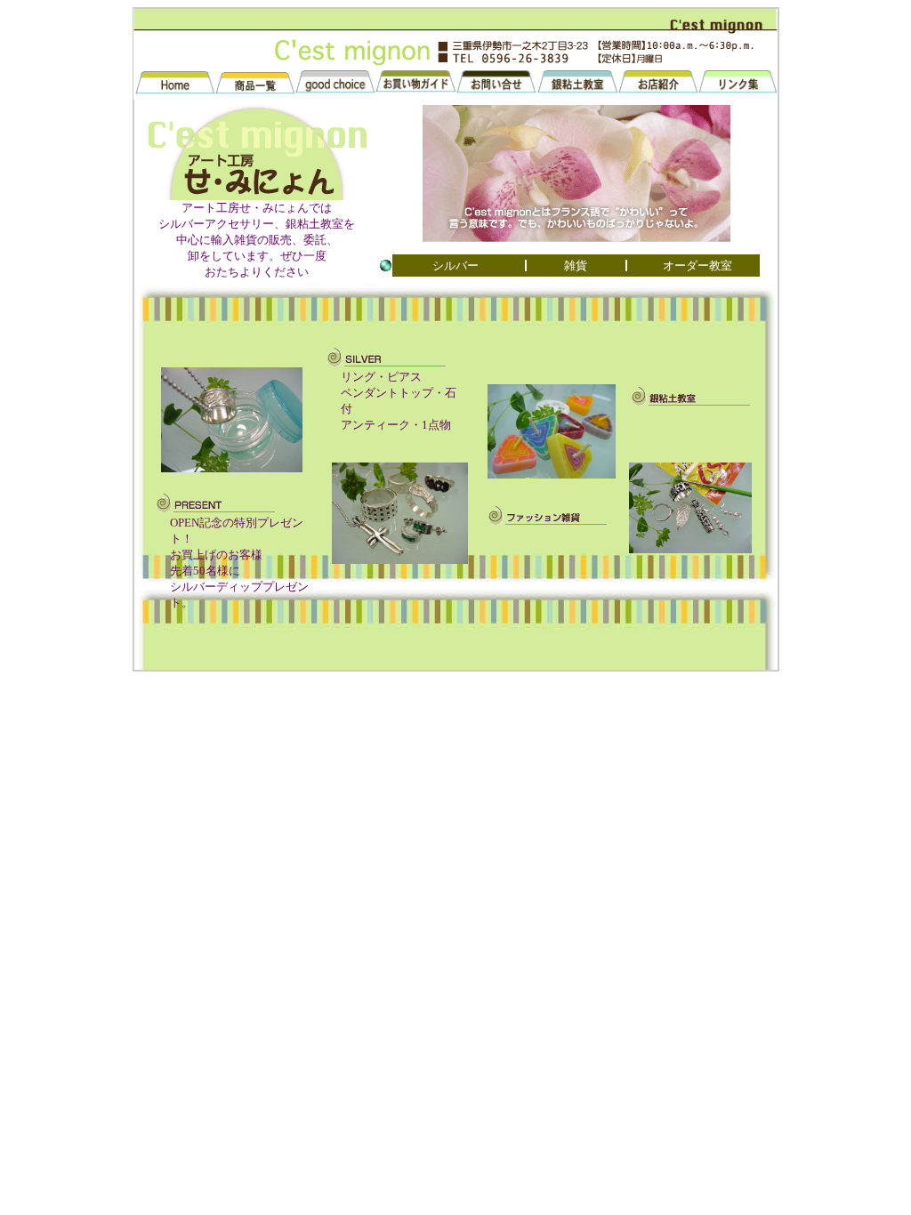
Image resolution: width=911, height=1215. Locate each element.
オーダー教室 (697, 265)
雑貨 (575, 265)
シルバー (455, 265)
